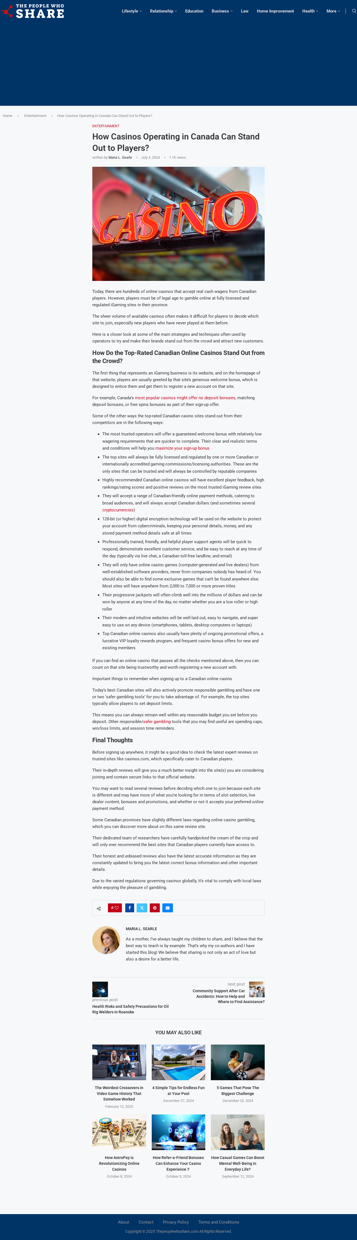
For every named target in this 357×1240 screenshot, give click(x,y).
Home (7, 116)
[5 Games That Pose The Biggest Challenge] (238, 1062)
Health (308, 11)
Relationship (161, 11)
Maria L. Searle (120, 157)
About (123, 1222)
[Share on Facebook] (129, 907)
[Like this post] (117, 907)
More (331, 11)
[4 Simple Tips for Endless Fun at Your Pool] (179, 1062)
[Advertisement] (178, 61)
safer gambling (157, 721)
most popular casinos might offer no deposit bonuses (185, 397)
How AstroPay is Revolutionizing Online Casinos (119, 1163)
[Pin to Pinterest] (155, 907)
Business (220, 11)
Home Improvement (275, 11)
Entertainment (35, 116)
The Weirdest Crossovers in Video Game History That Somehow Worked (119, 1093)
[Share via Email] (167, 907)
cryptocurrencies (118, 510)
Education (194, 11)
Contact (146, 1222)
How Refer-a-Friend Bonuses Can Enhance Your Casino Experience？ (178, 1163)
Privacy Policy (176, 1222)
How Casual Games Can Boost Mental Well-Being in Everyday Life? (237, 1163)
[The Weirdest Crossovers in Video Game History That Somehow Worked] (119, 1062)
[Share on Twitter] (142, 907)
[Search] (354, 11)
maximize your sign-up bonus (182, 448)
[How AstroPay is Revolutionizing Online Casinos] (119, 1132)
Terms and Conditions (218, 1222)
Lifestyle (130, 11)
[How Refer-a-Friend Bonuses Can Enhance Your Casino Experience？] (179, 1132)
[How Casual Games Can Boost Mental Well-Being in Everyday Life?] (238, 1132)
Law (245, 11)
